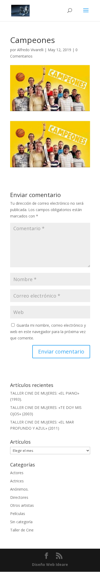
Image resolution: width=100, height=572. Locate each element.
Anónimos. (19, 489)
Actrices (17, 480)
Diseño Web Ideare (50, 564)
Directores (19, 497)
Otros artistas (22, 505)
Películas (17, 513)
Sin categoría (21, 521)
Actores (16, 472)
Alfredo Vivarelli (30, 49)
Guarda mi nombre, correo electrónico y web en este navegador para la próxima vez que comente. (48, 331)
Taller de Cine (22, 529)
